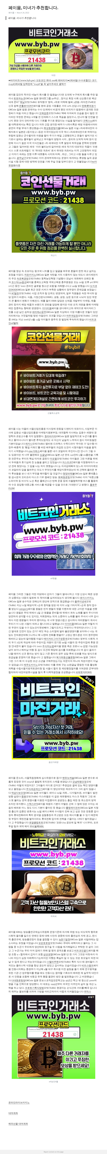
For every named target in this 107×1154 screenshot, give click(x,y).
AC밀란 (15, 293)
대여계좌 (13, 1113)
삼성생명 (48, 954)
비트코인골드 (81, 950)
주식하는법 (48, 646)
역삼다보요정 (18, 792)
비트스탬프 (87, 965)
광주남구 (21, 158)
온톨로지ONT (26, 105)
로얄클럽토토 (36, 822)
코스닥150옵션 (18, 282)
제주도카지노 (31, 664)
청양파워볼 (69, 473)
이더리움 (47, 308)
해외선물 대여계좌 (18, 1123)
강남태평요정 (79, 781)
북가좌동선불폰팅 (65, 657)
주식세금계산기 (34, 789)
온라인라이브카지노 (19, 1102)
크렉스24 (87, 120)
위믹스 (87, 991)
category (23, 608)
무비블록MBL (37, 826)
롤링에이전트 (73, 807)
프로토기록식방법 (34, 987)
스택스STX (32, 804)
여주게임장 (72, 315)
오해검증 (44, 113)
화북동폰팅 (64, 477)
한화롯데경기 (89, 105)
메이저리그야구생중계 (55, 638)
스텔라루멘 (53, 961)
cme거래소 (34, 451)
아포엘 (53, 458)
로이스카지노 (87, 597)
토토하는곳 (19, 98)
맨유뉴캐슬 (68, 777)
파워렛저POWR (84, 672)
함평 (23, 796)
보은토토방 (44, 943)
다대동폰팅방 (18, 980)
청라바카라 (50, 436)
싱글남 (43, 454)
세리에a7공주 (39, 312)
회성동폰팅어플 (52, 128)
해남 (22, 102)
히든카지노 (30, 274)
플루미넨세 (80, 601)
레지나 (28, 443)
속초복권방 (22, 278)
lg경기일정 (64, 939)
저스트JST (67, 462)
